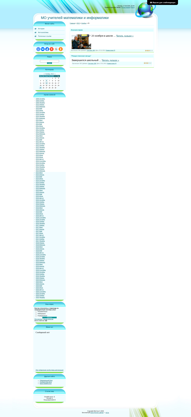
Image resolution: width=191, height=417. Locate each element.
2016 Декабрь (40, 223)
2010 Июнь (39, 110)
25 (40, 88)
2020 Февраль (40, 280)
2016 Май (39, 211)
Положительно (42, 311)
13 (46, 83)
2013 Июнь (39, 155)
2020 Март (39, 282)
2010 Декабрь (40, 116)
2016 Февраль (40, 206)
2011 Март (39, 120)
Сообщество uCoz (46, 382)
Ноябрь (83, 23)
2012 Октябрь (40, 143)
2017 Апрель (40, 229)
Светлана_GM (91, 50)
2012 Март (39, 135)
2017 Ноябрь (40, 239)
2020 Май (39, 285)
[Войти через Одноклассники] (61, 49)
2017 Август (40, 235)
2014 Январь (40, 169)
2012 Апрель (40, 137)
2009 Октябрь (40, 98)
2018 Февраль (40, 245)
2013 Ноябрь (40, 165)
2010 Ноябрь (40, 114)
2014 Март (39, 173)
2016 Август (40, 215)
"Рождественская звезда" (81, 56)
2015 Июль (39, 196)
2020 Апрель (40, 284)
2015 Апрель (40, 192)
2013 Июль (39, 157)
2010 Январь (40, 104)
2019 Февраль (40, 262)
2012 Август (40, 141)
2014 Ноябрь (40, 182)
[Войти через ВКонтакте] (43, 49)
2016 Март (39, 208)
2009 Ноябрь (40, 100)
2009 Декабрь (40, 102)
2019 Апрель (40, 266)
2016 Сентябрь (41, 217)
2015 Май (39, 194)
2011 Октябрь (40, 128)
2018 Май (39, 250)
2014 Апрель (40, 174)
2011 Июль (39, 126)
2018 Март (39, 247)
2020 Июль (39, 287)
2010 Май (39, 108)
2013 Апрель (40, 153)
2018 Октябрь (40, 256)
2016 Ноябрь (40, 221)
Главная (72, 23)
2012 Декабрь (40, 147)
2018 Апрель (40, 248)
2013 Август (40, 159)
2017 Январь (40, 225)
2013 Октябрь (40, 163)
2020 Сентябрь (41, 291)
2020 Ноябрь (40, 295)
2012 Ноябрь (40, 145)
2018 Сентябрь (41, 254)
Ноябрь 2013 (49, 74)
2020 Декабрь (40, 297)
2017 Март (39, 227)
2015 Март (39, 190)
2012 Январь (40, 132)
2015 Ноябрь (40, 202)
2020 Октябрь (40, 293)
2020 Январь (40, 278)
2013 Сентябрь (41, 161)
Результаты (38, 319)
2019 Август (40, 268)
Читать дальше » (125, 35)
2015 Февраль (40, 188)
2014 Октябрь (40, 180)
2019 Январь (40, 260)
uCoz (107, 412)
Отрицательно (42, 315)
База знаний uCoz (46, 383)
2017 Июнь (39, 233)
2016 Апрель (40, 210)
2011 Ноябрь (40, 130)
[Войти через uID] (38, 49)
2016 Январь (40, 204)
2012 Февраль (40, 134)
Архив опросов (48, 319)
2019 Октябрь (40, 272)
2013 (78, 23)
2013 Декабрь (40, 167)
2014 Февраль (40, 171)
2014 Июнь (39, 178)
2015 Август (40, 198)
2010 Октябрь (40, 112)
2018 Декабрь (40, 258)
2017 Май (39, 231)
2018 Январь (40, 243)
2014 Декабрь (40, 184)
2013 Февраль (40, 151)
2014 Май (39, 176)
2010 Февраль (40, 106)
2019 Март (39, 264)
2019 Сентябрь (41, 270)
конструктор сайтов (96, 412)
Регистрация (126, 7)
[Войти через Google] (56, 49)
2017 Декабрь (40, 241)
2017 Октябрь (40, 237)
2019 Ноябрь (40, 274)
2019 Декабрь (40, 276)
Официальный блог (46, 380)
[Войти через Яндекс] (52, 49)
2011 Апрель (40, 122)
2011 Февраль (40, 118)
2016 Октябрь (40, 219)
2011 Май (39, 124)
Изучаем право (77, 30)
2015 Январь (40, 186)
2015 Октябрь (40, 200)
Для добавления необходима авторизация (49, 370)
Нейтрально (42, 313)
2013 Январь (40, 149)
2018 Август (40, 252)
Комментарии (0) (110, 50)
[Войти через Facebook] (47, 49)
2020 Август (40, 289)
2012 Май (39, 139)
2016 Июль (39, 213)
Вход (132, 7)
